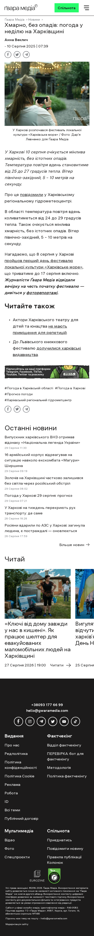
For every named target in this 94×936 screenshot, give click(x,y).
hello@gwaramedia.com (47, 710)
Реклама (12, 784)
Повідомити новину (65, 848)
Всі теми (12, 810)
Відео (10, 840)
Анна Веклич (16, 39)
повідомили (31, 195)
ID (6, 801)
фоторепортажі (41, 293)
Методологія (59, 767)
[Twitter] (17, 54)
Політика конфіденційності (21, 764)
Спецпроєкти (17, 857)
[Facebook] (8, 54)
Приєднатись (59, 840)
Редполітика (16, 753)
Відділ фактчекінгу (64, 745)
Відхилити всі (47, 920)
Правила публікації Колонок (64, 859)
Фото (9, 848)
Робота (11, 793)
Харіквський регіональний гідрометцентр (39, 400)
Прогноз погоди (20, 394)
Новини (34, 19)
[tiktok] (75, 721)
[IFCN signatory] (54, 876)
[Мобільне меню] (86, 8)
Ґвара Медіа (14, 19)
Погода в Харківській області (30, 388)
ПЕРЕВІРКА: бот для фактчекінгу (65, 756)
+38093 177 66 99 (47, 705)
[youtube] (64, 721)
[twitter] (52, 721)
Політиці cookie (58, 911)
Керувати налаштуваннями (27, 928)
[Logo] (21, 7)
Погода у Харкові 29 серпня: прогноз (38, 495)
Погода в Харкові (71, 388)
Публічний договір (21, 818)
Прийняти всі (18, 920)
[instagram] (29, 721)
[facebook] (18, 721)
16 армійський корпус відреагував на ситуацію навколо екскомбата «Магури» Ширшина (42, 460)
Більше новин (71, 545)
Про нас (12, 745)
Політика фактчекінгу (67, 776)
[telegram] (41, 721)
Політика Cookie (19, 776)
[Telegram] (26, 54)
